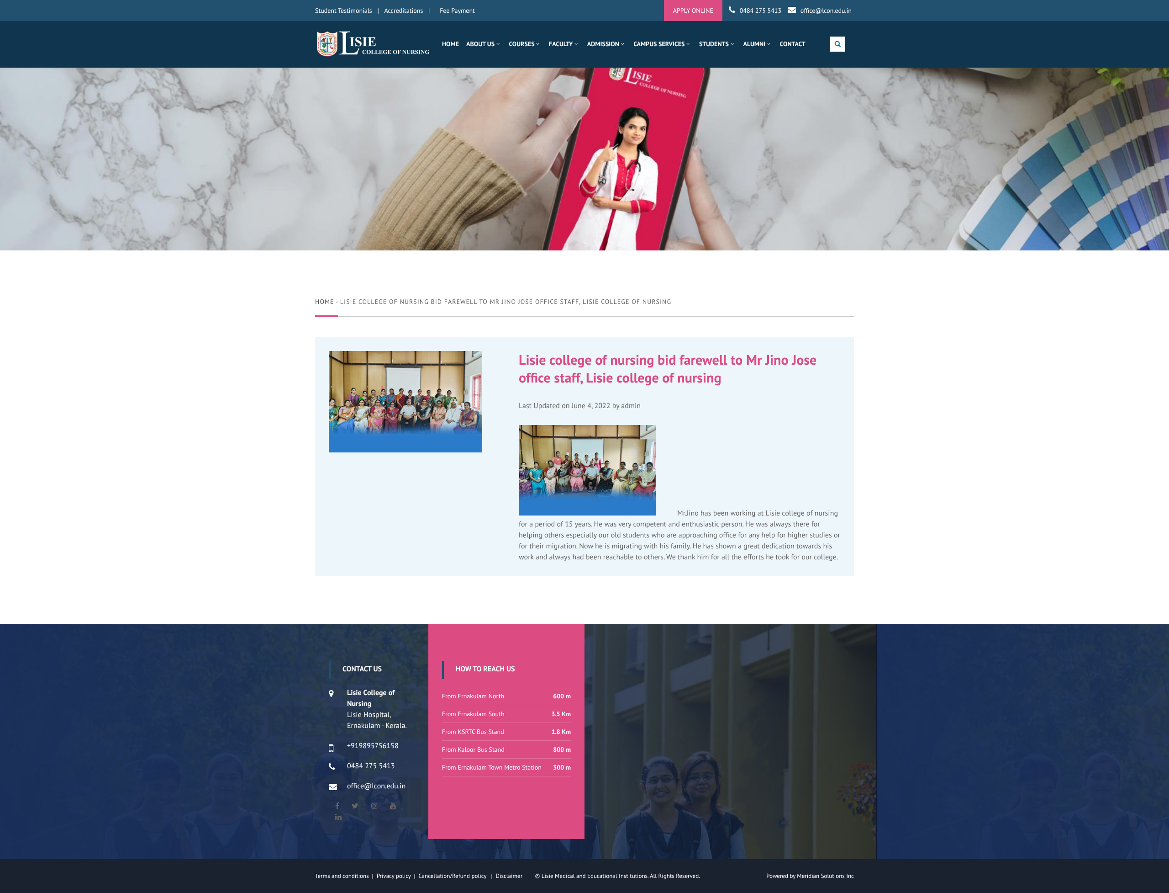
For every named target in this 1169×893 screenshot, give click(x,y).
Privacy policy (395, 876)
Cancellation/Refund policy (453, 876)
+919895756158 (373, 745)
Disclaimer (514, 876)
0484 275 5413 (760, 10)
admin (631, 405)
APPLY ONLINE (693, 10)
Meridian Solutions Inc (825, 876)
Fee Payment (457, 10)
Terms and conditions (342, 876)
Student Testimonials (343, 10)
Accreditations (403, 10)
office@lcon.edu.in (826, 10)
